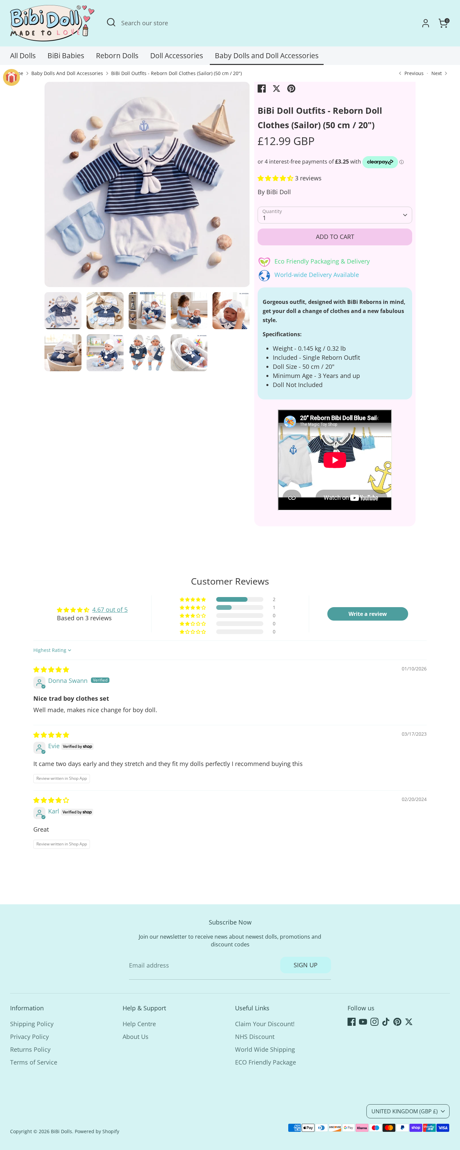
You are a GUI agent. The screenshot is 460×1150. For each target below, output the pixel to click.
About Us (136, 1037)
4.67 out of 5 (110, 609)
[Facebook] (352, 1022)
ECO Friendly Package (265, 1062)
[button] (276, 178)
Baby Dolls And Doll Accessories (67, 73)
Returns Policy (30, 1049)
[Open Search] (111, 22)
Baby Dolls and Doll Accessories (267, 55)
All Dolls (23, 55)
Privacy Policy (29, 1037)
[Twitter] (409, 1022)
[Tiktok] (386, 1022)
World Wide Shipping (265, 1049)
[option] (147, 187)
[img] (51, 669)
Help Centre (139, 1024)
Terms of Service (33, 1062)
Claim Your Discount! (265, 1024)
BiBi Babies (65, 55)
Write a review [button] (368, 614)
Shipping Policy (32, 1024)
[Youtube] (363, 1022)
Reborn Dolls (117, 55)
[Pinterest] (397, 1022)
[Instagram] (374, 1022)
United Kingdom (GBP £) (404, 1111)
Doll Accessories (176, 55)
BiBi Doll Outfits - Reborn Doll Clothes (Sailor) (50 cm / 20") (176, 73)
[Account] (425, 23)
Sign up (306, 965)
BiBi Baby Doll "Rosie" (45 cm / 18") (83, 1130)
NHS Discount (254, 1037)
